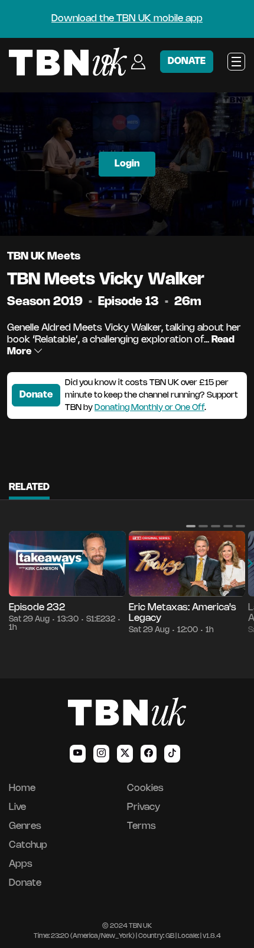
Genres (25, 826)
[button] (191, 526)
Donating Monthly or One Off (149, 408)
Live (17, 807)
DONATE (187, 61)
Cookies (145, 788)
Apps (20, 864)
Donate (36, 394)
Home (22, 788)
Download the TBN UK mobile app (127, 18)
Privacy (143, 807)
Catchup (28, 845)
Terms (141, 826)
